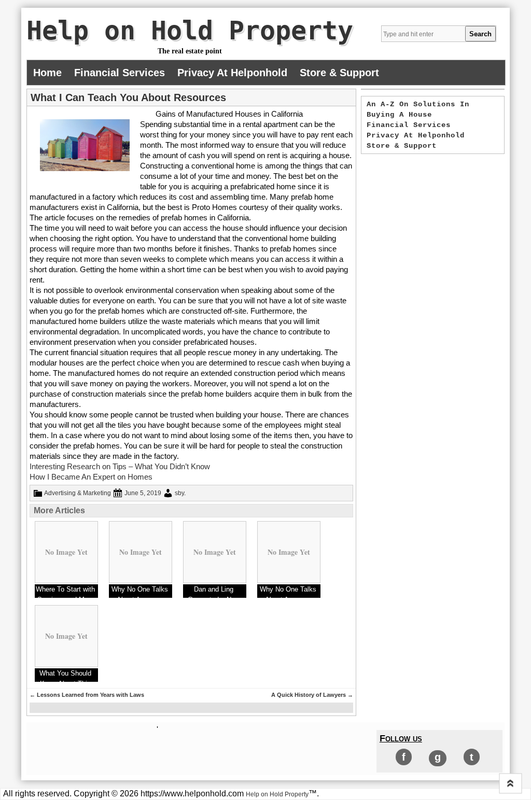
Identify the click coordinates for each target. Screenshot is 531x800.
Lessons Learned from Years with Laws (87, 695)
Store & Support (339, 72)
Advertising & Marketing (77, 493)
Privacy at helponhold (232, 72)
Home (47, 72)
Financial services (119, 72)
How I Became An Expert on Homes (91, 476)
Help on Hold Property (189, 30)
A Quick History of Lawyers (312, 695)
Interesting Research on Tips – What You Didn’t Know (120, 466)
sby (179, 493)
